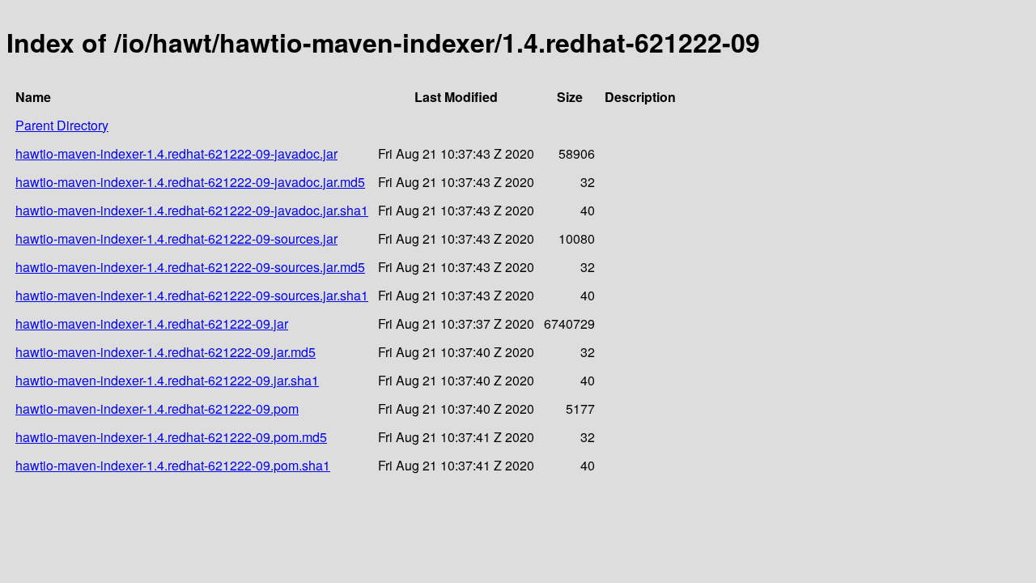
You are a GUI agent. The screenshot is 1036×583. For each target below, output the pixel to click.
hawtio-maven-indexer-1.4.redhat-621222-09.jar (151, 323)
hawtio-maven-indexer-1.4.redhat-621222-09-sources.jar (176, 238)
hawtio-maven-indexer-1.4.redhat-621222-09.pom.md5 (171, 437)
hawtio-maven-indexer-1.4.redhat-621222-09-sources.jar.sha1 (191, 295)
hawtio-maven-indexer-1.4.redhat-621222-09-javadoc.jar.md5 (190, 181)
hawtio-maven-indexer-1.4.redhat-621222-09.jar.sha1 (167, 380)
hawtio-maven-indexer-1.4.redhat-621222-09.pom (157, 408)
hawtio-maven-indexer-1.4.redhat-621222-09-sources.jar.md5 (190, 266)
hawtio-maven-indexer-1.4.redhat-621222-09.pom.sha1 (172, 465)
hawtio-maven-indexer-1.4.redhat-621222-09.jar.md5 (165, 352)
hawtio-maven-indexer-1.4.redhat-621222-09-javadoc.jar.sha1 (191, 210)
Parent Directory (61, 125)
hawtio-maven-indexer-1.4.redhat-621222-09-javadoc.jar (176, 153)
